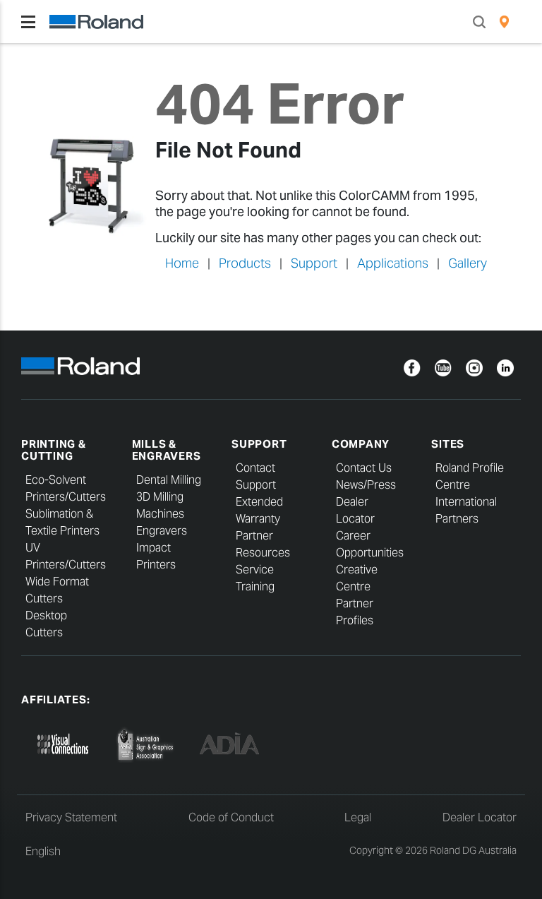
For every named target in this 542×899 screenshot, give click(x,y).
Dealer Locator (479, 817)
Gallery (467, 263)
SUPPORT (259, 444)
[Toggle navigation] (28, 22)
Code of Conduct (231, 817)
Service (255, 569)
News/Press (366, 484)
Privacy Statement (71, 817)
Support (314, 263)
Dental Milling (168, 479)
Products (245, 263)
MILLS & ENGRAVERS (166, 450)
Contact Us (364, 467)
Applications (392, 263)
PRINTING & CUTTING (53, 450)
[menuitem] (504, 22)
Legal (357, 817)
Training (255, 586)
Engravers (161, 530)
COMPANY (361, 444)
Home (182, 263)
